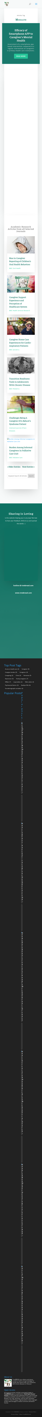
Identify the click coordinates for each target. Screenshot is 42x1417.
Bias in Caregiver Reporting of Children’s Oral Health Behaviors (20, 261)
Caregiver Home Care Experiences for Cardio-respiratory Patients (20, 342)
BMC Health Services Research (19, 310)
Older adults (29, 682)
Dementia (27, 675)
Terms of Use (32, 1412)
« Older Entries (13, 466)
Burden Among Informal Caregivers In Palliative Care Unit (20, 450)
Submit (26, 643)
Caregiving (9, 675)
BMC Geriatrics (14, 350)
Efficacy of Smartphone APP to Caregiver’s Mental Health (21, 35)
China (18, 675)
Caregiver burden (11, 672)
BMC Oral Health (15, 268)
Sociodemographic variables (14, 688)
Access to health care (12, 669)
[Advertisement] (21, 142)
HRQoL (8, 682)
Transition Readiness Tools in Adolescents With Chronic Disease (19, 381)
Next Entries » (28, 466)
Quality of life (26, 685)
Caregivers (24, 672)
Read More (21, 56)
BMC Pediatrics (14, 389)
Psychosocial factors (12, 685)
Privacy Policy (14, 1414)
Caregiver (25, 669)
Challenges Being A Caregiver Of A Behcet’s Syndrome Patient (20, 420)
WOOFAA (16, 1412)
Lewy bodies (17, 682)
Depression (9, 679)
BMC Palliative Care (15, 458)
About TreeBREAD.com (25, 1414)
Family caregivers (22, 679)
